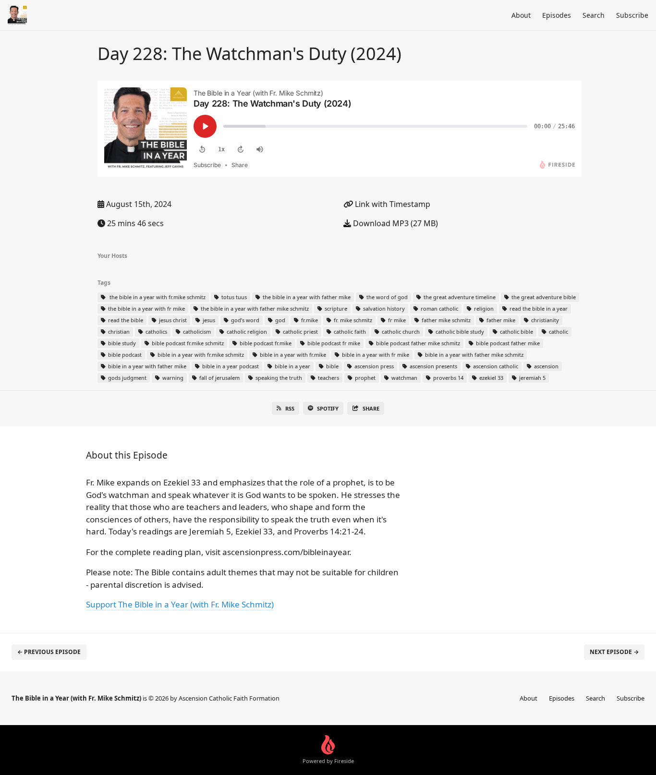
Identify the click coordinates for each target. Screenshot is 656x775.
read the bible (125, 320)
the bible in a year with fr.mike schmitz (156, 297)
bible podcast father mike (507, 343)
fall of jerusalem (219, 377)
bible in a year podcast (230, 366)
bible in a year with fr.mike (292, 354)
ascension (546, 366)
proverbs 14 (447, 377)
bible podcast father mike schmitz (417, 343)
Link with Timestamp (391, 204)
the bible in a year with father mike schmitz (254, 308)
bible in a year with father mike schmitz (473, 354)
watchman (403, 377)
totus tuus (233, 297)
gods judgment (126, 377)
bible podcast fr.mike (265, 343)
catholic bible (515, 331)
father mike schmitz (445, 320)
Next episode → (614, 652)
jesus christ (172, 320)
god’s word (244, 320)
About (521, 15)
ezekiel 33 (490, 377)
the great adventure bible (543, 297)
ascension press (373, 366)
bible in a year (291, 366)
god (279, 320)
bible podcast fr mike (333, 343)
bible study (121, 343)
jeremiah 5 (532, 377)
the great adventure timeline (459, 297)
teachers (327, 377)
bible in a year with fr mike (374, 354)
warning (172, 377)
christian (118, 331)
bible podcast (124, 354)
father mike (500, 320)
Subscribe (632, 15)
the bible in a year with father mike (306, 297)
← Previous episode (49, 652)
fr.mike (309, 320)
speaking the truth (278, 377)
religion (483, 308)
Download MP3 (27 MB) (394, 223)
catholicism (196, 331)
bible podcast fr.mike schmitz (187, 343)
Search (594, 15)
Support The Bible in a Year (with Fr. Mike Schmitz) (180, 604)
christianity (544, 320)
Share (371, 408)
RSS (289, 408)
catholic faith (349, 331)
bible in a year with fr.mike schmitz (200, 354)
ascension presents (432, 366)
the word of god (386, 297)
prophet (364, 377)
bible (332, 366)
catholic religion (246, 331)
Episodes (556, 15)
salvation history (383, 308)
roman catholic (438, 308)
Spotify (328, 408)
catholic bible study (459, 331)
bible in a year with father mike (146, 366)
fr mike (396, 320)
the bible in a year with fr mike (146, 308)
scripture (335, 308)
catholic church (400, 331)
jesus (208, 320)
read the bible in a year (538, 308)
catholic (557, 331)
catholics (155, 331)
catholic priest (299, 331)
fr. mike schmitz (352, 320)
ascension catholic (495, 366)
